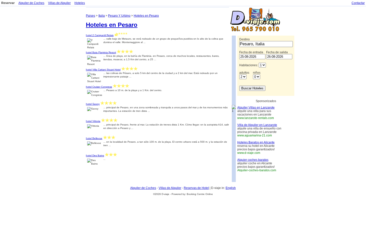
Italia (101, 15)
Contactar (358, 3)
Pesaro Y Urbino (119, 15)
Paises (90, 15)
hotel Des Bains (95, 155)
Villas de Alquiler (59, 3)
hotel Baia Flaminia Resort (101, 52)
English (231, 188)
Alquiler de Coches (31, 3)
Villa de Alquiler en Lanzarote (257, 125)
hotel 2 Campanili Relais (100, 35)
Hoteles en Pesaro (146, 15)
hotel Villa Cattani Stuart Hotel (103, 69)
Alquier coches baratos (252, 160)
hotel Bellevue (94, 138)
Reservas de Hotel (196, 188)
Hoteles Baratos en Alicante (256, 142)
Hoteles (79, 3)
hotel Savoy (93, 104)
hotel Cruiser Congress (99, 86)
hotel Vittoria (93, 121)
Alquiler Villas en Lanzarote (256, 107)
